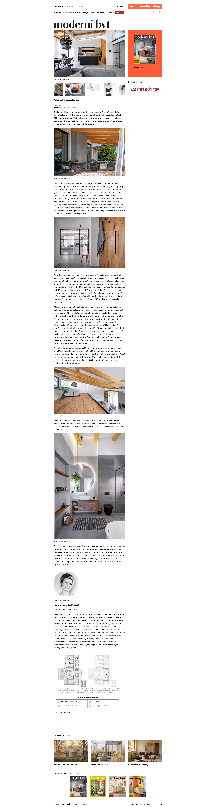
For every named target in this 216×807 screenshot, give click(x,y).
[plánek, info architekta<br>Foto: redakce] (95, 96)
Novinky (58, 13)
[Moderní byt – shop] (145, 13)
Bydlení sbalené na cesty (65, 765)
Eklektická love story (138, 765)
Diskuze (61, 722)
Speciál (110, 13)
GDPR (143, 804)
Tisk (137, 804)
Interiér (77, 13)
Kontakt (77, 804)
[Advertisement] (80, 717)
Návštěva (67, 13)
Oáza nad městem (99, 765)
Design (85, 13)
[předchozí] (56, 89)
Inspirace (94, 13)
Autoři (85, 804)
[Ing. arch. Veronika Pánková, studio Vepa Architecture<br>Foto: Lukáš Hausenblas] (111, 96)
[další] (123, 89)
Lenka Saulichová (70, 107)
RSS (132, 804)
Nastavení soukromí (154, 804)
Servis (103, 13)
